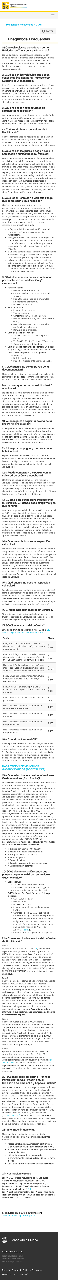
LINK (26, 929)
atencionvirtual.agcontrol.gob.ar (18, 1215)
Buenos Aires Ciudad (20, 1240)
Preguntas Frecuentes (12, 1256)
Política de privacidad (12, 1261)
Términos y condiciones (13, 1258)
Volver (49, 31)
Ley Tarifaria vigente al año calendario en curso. (26, 631)
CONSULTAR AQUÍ (11, 1115)
